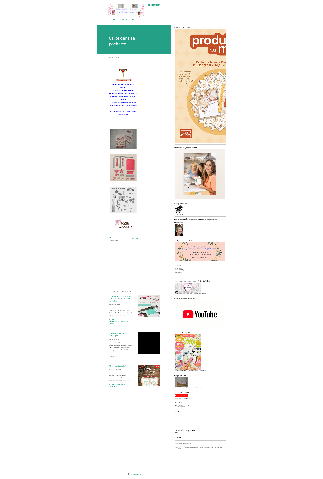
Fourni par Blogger (135, 474)
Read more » (113, 323)
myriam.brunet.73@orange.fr (182, 270)
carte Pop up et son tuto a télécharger (119, 334)
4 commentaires (121, 354)
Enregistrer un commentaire (118, 321)
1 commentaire (121, 384)
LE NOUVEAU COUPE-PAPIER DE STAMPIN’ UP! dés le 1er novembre (120, 298)
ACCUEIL (112, 20)
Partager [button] (135, 238)
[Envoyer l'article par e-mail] (110, 238)
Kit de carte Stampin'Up (118, 366)
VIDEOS (124, 20)
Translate (186, 407)
